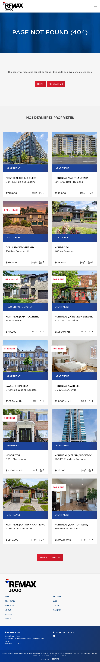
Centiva (55, 659)
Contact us (56, 84)
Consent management (59, 655)
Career (8, 614)
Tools (8, 619)
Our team (9, 605)
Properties (10, 601)
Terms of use (43, 655)
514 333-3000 (15, 644)
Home (40, 84)
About (8, 610)
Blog (55, 601)
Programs (57, 596)
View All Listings (50, 558)
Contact (57, 605)
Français (57, 610)
